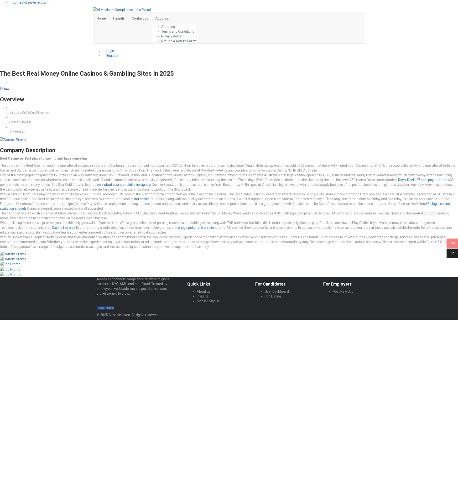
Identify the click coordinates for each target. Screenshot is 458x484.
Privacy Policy (171, 36)
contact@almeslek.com (30, 2)
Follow (5, 89)
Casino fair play (63, 227)
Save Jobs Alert (12, 423)
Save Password (25, 377)
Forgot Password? (23, 370)
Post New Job (343, 291)
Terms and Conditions (177, 31)
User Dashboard (277, 291)
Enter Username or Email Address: (37, 351)
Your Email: (18, 453)
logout (93, 327)
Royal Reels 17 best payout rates (422, 180)
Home (101, 18)
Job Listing (273, 296)
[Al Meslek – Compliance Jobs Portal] (122, 9)
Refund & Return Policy (178, 41)
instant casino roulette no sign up (126, 185)
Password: (18, 357)
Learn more (105, 308)
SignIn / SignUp (208, 301)
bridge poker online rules (196, 227)
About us (162, 18)
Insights (119, 18)
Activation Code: (23, 466)
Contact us (140, 18)
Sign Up (44, 370)
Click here (252, 446)
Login (109, 51)
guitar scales (140, 199)
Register (112, 55)
